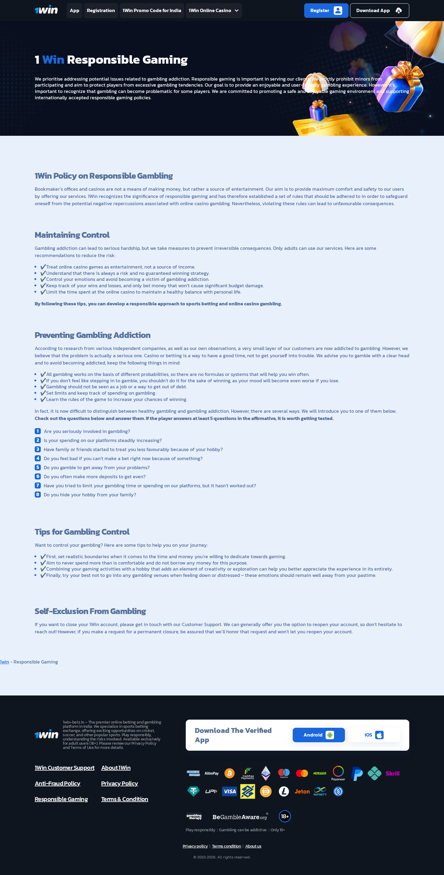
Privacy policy (195, 846)
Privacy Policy (119, 783)
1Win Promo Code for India (152, 10)
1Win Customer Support (64, 767)
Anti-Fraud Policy (57, 783)
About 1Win (115, 767)
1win (4, 661)
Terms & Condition (124, 798)
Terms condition (226, 846)
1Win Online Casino (210, 10)
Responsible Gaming (61, 798)
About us (253, 846)
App (74, 10)
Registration (101, 10)
